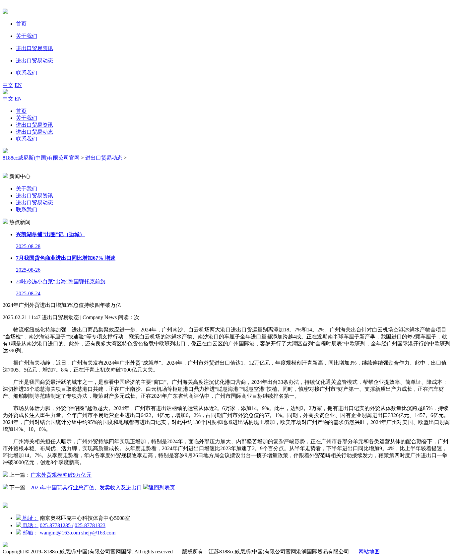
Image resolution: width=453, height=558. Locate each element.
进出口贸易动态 (34, 132)
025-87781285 (56, 525)
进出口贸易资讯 (34, 125)
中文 (8, 85)
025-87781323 (90, 525)
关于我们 (26, 118)
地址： (29, 518)
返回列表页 (162, 487)
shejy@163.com (98, 532)
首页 (21, 111)
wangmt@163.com (60, 532)
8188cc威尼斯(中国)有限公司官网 (41, 158)
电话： (29, 525)
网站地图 (364, 551)
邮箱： (29, 532)
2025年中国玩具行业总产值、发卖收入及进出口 (86, 487)
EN (18, 85)
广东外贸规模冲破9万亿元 (61, 475)
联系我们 (26, 139)
